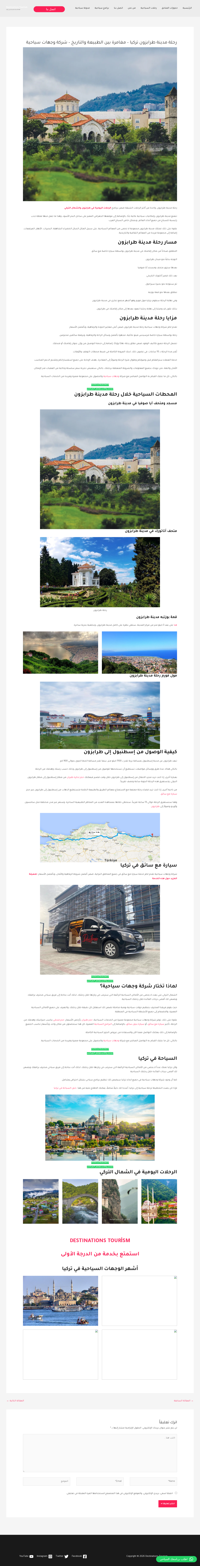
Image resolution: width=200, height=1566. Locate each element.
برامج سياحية (102, 8)
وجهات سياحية (111, 376)
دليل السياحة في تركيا (65, 1088)
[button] (48, 9)
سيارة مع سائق (169, 794)
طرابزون (155, 806)
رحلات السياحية (149, 8)
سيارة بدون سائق (135, 1024)
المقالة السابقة (183, 1401)
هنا (175, 625)
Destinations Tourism (16, 7)
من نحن (132, 8)
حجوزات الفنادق (170, 8)
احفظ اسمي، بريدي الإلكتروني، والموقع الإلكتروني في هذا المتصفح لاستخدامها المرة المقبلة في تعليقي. (119, 1493)
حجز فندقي (58, 1020)
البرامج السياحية (103, 1024)
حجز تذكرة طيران (75, 777)
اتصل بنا (118, 8)
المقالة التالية (15, 1401)
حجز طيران (87, 1020)
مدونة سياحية (82, 8)
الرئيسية (187, 8)
